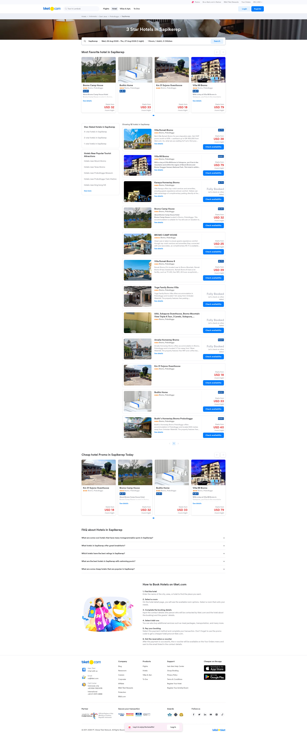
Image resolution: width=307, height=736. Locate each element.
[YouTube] (211, 714)
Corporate (122, 679)
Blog (120, 666)
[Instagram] (216, 714)
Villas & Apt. (147, 675)
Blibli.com (122, 697)
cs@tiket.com (93, 678)
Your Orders (246, 2)
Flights (145, 666)
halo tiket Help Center (175, 666)
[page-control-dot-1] (153, 115)
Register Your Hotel (174, 684)
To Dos (145, 679)
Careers (121, 675)
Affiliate (121, 684)
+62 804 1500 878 (95, 688)
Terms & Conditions (174, 679)
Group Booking (173, 671)
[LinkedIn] (205, 714)
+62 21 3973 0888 (95, 694)
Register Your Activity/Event (177, 688)
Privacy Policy (172, 675)
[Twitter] (199, 714)
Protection (122, 692)
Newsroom (122, 671)
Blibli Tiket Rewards (231, 2)
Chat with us (92, 671)
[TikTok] (222, 714)
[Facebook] (193, 714)
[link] (244, 9)
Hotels (145, 671)
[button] (217, 52)
